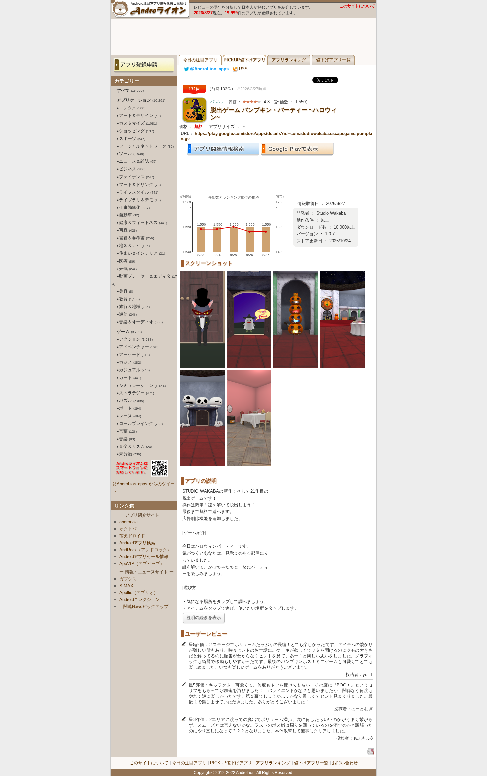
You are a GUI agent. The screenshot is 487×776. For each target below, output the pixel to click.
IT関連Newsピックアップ (143, 606)
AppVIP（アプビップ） (141, 563)
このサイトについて (357, 6)
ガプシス (127, 578)
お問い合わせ (345, 762)
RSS (243, 68)
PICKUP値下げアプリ (245, 59)
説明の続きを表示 (204, 617)
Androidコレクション (139, 599)
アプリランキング (289, 59)
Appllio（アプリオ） (138, 592)
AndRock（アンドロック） (145, 549)
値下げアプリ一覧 (333, 59)
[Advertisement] (243, 37)
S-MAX (126, 585)
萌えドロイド (132, 535)
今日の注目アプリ (200, 59)
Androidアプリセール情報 (143, 556)
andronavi (128, 521)
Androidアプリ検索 (137, 542)
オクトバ (127, 528)
